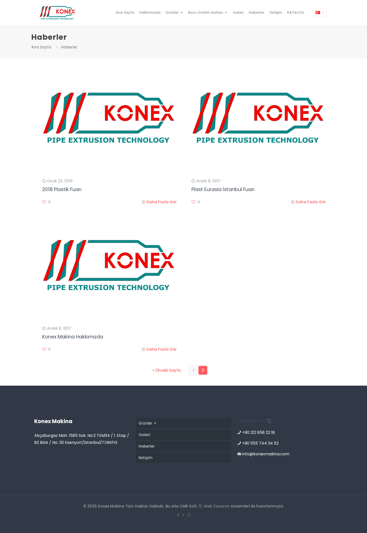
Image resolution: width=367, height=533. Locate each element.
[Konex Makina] (57, 12)
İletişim (146, 457)
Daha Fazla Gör (161, 202)
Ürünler (146, 423)
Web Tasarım (217, 506)
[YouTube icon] (183, 515)
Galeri (144, 434)
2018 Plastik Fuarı (61, 189)
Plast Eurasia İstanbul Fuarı (222, 189)
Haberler (147, 446)
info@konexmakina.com (265, 454)
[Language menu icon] (320, 12)
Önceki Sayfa (168, 370)
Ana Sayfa (41, 47)
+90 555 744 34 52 (260, 443)
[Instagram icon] (189, 515)
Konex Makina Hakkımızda (72, 336)
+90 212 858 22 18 (258, 432)
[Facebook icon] (178, 515)
